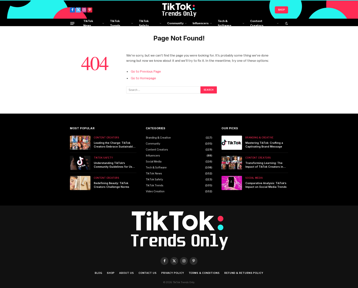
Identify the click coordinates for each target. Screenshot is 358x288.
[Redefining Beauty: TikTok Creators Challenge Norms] (80, 183)
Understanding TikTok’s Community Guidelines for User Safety (114, 165)
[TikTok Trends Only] (179, 10)
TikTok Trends (115, 23)
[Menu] (72, 23)
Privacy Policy (172, 272)
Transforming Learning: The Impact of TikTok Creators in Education (264, 165)
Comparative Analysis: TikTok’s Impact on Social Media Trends (266, 184)
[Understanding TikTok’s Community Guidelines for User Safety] (80, 163)
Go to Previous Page (146, 71)
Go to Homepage (143, 78)
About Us (126, 272)
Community (175, 23)
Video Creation (155, 191)
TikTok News (88, 23)
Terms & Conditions (204, 272)
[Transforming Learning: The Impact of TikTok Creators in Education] (232, 163)
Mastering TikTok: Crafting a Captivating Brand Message (264, 144)
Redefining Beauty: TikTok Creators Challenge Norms (111, 184)
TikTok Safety (144, 23)
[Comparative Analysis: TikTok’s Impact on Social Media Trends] (232, 183)
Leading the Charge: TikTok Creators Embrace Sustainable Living (114, 144)
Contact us (148, 272)
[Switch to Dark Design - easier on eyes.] (286, 23)
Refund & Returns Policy (243, 272)
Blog (98, 272)
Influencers (201, 23)
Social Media (153, 161)
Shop (281, 9)
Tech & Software (224, 23)
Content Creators (256, 23)
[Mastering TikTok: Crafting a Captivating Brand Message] (232, 143)
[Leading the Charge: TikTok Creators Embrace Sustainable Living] (80, 143)
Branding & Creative (158, 137)
